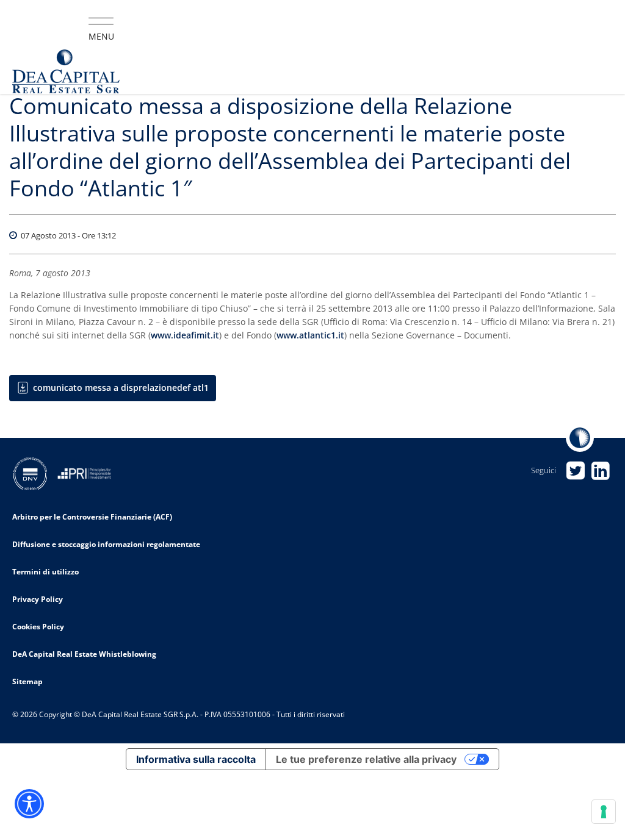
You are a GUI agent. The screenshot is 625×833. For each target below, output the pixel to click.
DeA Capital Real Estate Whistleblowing (84, 654)
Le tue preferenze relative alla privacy (366, 759)
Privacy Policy (37, 599)
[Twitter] (575, 470)
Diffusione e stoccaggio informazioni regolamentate (106, 544)
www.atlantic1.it (310, 335)
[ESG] (88, 472)
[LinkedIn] (600, 470)
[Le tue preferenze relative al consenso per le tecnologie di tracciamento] (603, 811)
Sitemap (27, 681)
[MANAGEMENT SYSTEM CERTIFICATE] (34, 472)
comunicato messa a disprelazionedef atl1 (121, 387)
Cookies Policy (38, 626)
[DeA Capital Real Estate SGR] (66, 71)
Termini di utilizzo (45, 572)
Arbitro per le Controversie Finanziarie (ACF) (92, 517)
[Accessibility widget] (29, 803)
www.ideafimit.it (185, 335)
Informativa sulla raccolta (196, 759)
